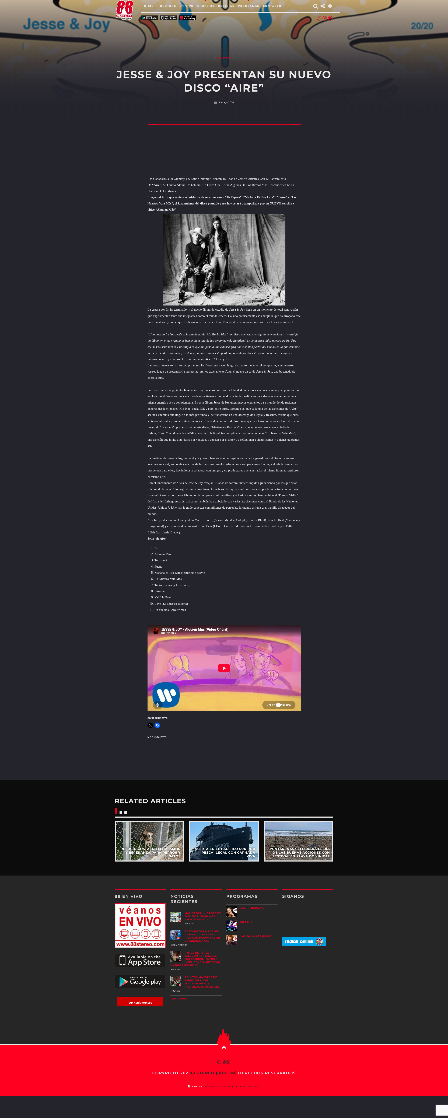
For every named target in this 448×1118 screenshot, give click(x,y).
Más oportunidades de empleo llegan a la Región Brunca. (202, 916)
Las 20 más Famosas (256, 936)
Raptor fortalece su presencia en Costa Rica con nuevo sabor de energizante (202, 936)
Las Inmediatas (252, 907)
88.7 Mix (246, 922)
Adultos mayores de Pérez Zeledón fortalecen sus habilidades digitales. (202, 982)
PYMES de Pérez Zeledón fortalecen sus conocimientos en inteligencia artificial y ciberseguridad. (195, 959)
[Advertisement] (224, 33)
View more (149, 841)
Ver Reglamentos (140, 1003)
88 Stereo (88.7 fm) (213, 1073)
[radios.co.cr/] (304, 945)
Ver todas (178, 998)
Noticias (224, 57)
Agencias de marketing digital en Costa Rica (232, 1086)
